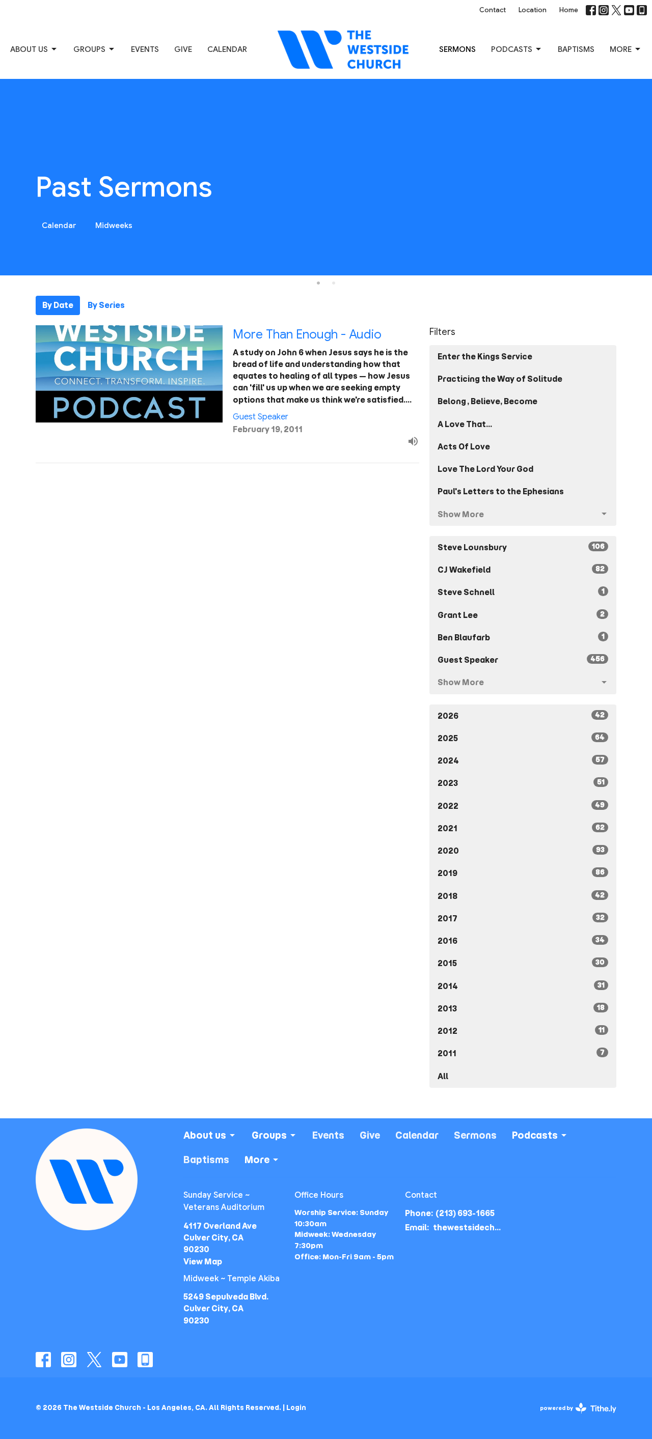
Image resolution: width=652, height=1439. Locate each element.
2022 (521, 806)
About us (29, 49)
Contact (492, 10)
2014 (521, 986)
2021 (521, 828)
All (443, 1076)
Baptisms (576, 49)
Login (296, 1407)
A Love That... (465, 424)
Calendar (227, 49)
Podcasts (511, 49)
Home (568, 10)
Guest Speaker (521, 660)
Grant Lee (521, 615)
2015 (521, 963)
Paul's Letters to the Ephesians (501, 491)
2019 (521, 873)
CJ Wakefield (521, 570)
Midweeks (113, 225)
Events (145, 49)
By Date (57, 305)
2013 (521, 1008)
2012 (521, 1031)
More (621, 49)
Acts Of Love (464, 447)
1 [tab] (318, 283)
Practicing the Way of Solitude (500, 379)
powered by (574, 1417)
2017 (521, 918)
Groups (89, 49)
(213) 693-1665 (465, 1213)
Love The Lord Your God (485, 469)
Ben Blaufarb (521, 637)
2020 (521, 850)
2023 (521, 783)
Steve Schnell (521, 592)
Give (183, 49)
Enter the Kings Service (485, 356)
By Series (106, 305)
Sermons (457, 49)
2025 (521, 738)
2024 (521, 760)
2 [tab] (334, 283)
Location (533, 10)
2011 (521, 1053)
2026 (521, 716)
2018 (521, 896)
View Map (202, 1261)
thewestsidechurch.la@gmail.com (469, 1227)
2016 (521, 941)
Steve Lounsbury (521, 547)
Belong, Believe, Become (487, 401)
